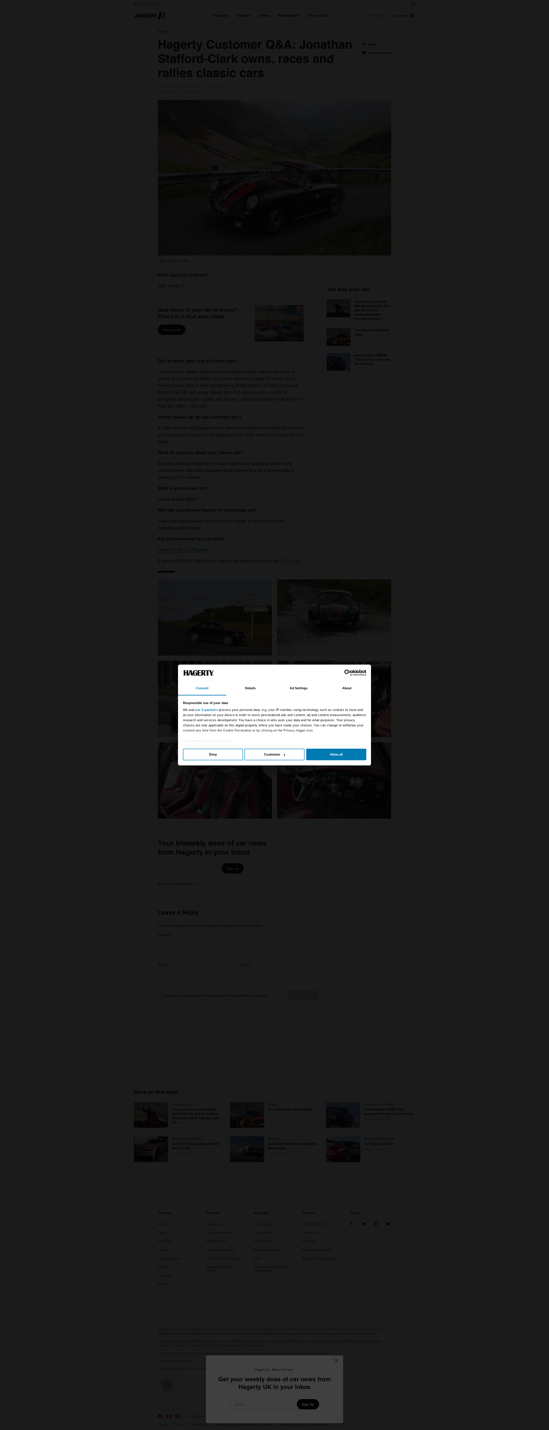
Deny (213, 754)
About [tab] (347, 688)
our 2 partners (206, 710)
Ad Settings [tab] (299, 688)
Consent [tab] (202, 688)
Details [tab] (250, 688)
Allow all (336, 754)
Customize (272, 754)
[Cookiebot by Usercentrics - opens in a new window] (347, 673)
